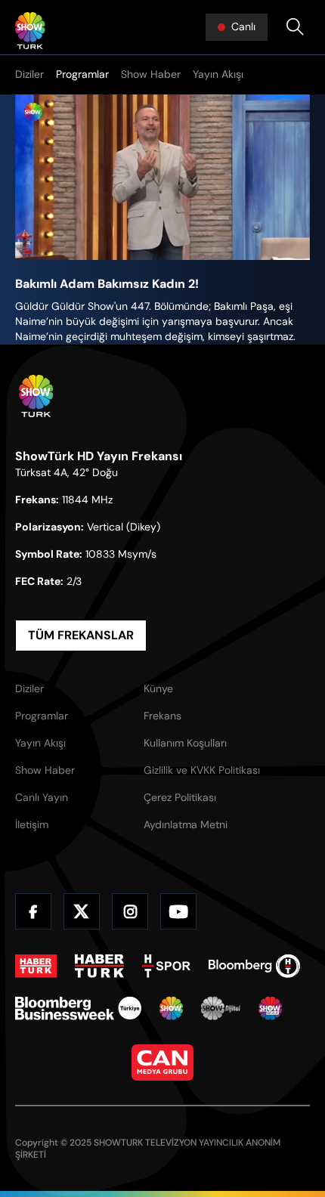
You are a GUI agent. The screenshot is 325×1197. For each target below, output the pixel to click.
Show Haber (151, 74)
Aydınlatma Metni (186, 824)
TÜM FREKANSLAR (81, 635)
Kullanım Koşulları (185, 743)
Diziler (29, 74)
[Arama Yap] (295, 27)
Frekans (162, 715)
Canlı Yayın (41, 797)
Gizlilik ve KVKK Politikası (202, 770)
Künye (158, 688)
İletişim (31, 824)
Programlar (82, 74)
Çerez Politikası (180, 797)
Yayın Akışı (218, 74)
